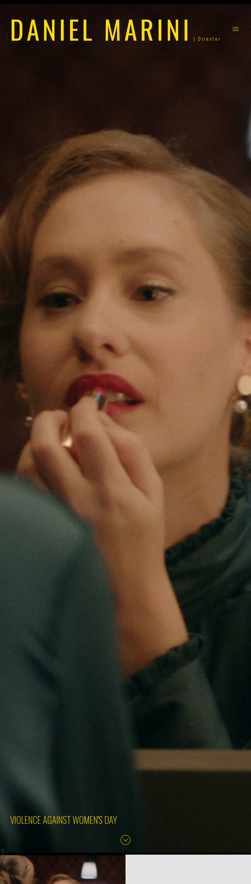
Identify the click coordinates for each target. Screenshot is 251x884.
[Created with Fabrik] (2, 853)
